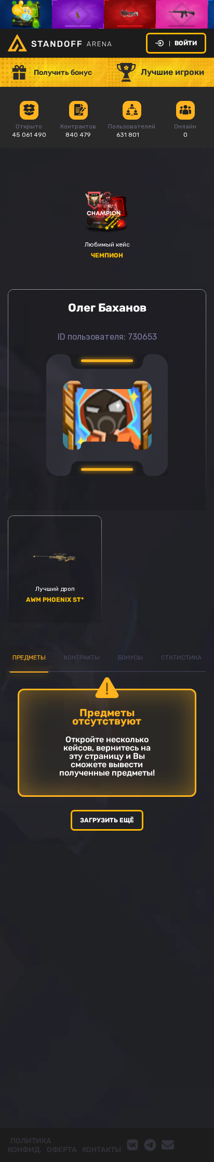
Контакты (101, 1149)
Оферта (62, 1149)
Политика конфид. (29, 1145)
